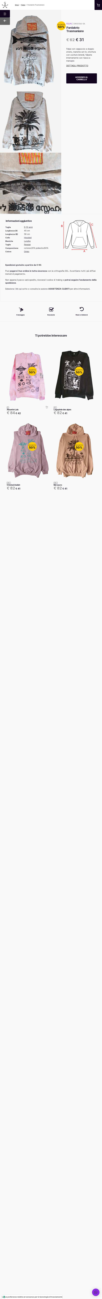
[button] (96, 1292)
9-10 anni (28, 227)
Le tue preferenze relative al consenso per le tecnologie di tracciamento (32, 1297)
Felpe (23, 5)
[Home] (5, 5)
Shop (17, 5)
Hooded (28, 237)
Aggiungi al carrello (81, 78)
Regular (27, 244)
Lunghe (27, 241)
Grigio (26, 251)
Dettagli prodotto (77, 65)
